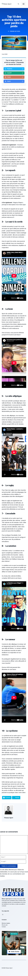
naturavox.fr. (10, 217)
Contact (4, 926)
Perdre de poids (15, 31)
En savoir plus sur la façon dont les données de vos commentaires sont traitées (14, 874)
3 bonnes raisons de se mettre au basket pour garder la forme (13, 147)
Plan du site (4, 925)
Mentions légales (6, 923)
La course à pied (7, 115)
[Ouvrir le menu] (3, 914)
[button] (18, 4)
